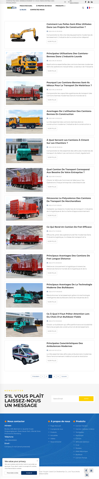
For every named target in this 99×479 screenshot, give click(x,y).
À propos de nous (56, 429)
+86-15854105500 (11, 440)
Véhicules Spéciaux (82, 442)
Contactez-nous (37, 10)
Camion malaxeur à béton (85, 429)
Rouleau (79, 448)
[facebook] (85, 1)
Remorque (79, 435)
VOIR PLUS (52, 41)
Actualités (54, 435)
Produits (60, 6)
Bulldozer (79, 454)
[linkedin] (92, 1)
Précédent (35, 376)
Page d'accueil (26, 6)
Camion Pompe (81, 458)
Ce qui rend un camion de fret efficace (69, 227)
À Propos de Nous (44, 6)
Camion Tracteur (82, 426)
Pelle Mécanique (82, 451)
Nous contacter (55, 442)
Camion (78, 439)
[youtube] (89, 1)
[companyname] (12, 8)
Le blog (23, 10)
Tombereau (80, 432)
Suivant (64, 376)
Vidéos (52, 439)
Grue (77, 445)
